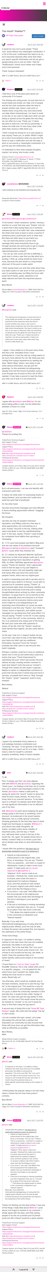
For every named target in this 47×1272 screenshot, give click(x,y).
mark (9, 773)
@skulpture (38, 562)
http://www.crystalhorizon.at (29, 198)
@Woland (36, 824)
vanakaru (10, 44)
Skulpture (10, 89)
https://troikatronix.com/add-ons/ (21, 453)
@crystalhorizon (29, 218)
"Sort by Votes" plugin (26, 964)
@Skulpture (17, 218)
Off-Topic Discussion (14, 35)
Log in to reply (38, 36)
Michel (9, 214)
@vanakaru (7, 218)
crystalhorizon (12, 184)
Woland (10, 427)
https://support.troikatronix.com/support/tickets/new (21, 444)
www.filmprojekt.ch (20, 289)
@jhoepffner (23, 871)
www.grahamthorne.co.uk (24, 157)
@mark (5, 551)
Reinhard (10, 397)
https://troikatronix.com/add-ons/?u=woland (18, 456)
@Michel (30, 401)
